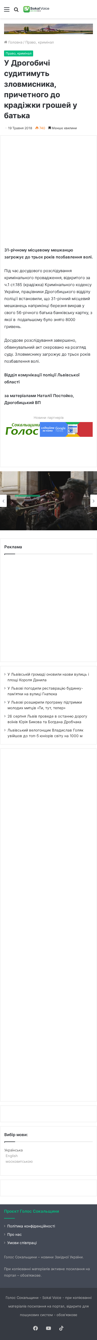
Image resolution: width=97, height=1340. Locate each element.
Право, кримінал (39, 42)
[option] (48, 500)
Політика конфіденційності (31, 1226)
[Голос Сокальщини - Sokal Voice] (36, 9)
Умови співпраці (22, 1243)
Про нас (14, 1234)
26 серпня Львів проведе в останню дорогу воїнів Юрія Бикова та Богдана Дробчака (45, 515)
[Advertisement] (48, 188)
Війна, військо (27, 494)
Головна (14, 42)
